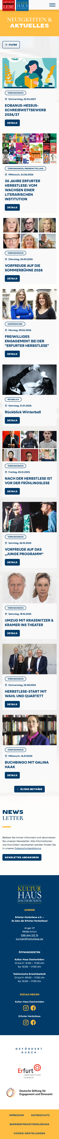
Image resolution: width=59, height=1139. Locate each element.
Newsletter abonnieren (22, 857)
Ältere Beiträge (29, 789)
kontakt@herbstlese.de (29, 939)
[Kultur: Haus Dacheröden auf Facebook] (33, 1008)
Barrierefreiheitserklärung (29, 1124)
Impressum (16, 1115)
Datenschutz (40, 1115)
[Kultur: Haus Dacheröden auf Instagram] (26, 1008)
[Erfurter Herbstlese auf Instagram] (26, 1022)
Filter (11, 44)
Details (12, 123)
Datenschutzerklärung (28, 848)
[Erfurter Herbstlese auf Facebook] (33, 1022)
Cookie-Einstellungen (29, 1133)
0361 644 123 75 (29, 935)
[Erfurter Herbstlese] (15, 5)
